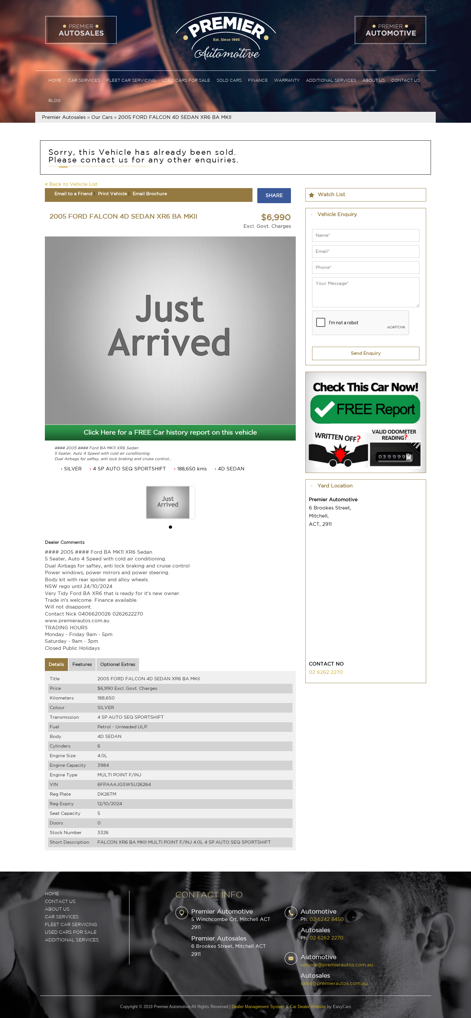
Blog (54, 101)
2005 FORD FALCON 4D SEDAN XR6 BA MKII (174, 117)
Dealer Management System (258, 1006)
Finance (258, 80)
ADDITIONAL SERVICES (72, 940)
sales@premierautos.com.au (334, 983)
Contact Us (405, 80)
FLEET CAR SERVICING (71, 925)
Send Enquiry (366, 353)
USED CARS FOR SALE (70, 932)
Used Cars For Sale (186, 80)
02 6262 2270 (326, 672)
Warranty (287, 80)
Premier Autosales (64, 117)
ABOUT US (57, 909)
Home (55, 80)
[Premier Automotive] (225, 35)
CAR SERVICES (62, 917)
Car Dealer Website (308, 1006)
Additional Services (331, 80)
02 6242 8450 (327, 919)
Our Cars (101, 117)
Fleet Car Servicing (131, 80)
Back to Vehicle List (72, 184)
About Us (373, 80)
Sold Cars (229, 80)
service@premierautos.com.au (337, 965)
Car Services (84, 80)
